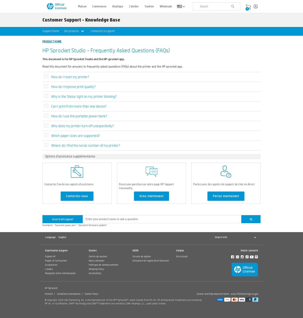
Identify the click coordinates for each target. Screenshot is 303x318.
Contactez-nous (77, 196)
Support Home (50, 31)
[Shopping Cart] (248, 7)
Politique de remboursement (104, 264)
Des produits (71, 31)
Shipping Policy (96, 269)
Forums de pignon (141, 256)
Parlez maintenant (226, 196)
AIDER (135, 250)
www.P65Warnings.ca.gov (244, 293)
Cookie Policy (91, 293)
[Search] (251, 219)
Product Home (52, 41)
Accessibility (95, 273)
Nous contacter (97, 260)
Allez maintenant (151, 196)
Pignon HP (50, 256)
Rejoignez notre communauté (60, 273)
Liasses (49, 269)
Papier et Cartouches (56, 260)
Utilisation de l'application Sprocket (150, 260)
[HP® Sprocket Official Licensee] (57, 6)
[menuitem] (50, 31)
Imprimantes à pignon (56, 250)
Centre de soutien (98, 256)
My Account (182, 256)
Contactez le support (103, 31)
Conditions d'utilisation (68, 293)
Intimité (49, 293)
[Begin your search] (233, 6)
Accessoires (51, 264)
